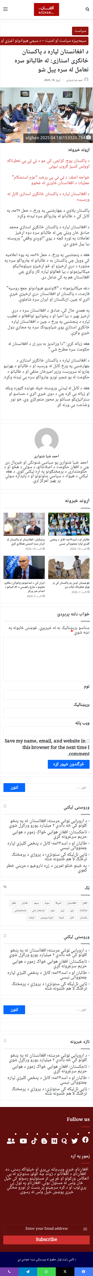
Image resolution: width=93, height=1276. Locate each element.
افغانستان (71, 903)
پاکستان (83, 918)
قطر (14, 903)
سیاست (80, 31)
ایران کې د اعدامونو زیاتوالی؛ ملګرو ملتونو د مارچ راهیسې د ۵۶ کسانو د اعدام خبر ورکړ (24, 587)
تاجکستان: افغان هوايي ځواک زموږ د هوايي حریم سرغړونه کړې (49, 834)
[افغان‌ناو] (46, 9)
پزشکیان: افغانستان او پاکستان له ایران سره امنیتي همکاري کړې (26, 541)
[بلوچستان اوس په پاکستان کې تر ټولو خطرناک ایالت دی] (69, 567)
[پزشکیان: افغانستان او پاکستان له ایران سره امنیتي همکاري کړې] (24, 524)
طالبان (25, 903)
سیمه (36, 903)
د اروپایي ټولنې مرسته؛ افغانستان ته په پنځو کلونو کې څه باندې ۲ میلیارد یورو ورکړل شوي (48, 823)
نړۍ (62, 910)
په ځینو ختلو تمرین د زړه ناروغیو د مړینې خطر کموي (46, 868)
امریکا (58, 903)
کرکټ (31, 918)
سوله (47, 903)
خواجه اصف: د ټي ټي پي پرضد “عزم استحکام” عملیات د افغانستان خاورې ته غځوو (51, 180)
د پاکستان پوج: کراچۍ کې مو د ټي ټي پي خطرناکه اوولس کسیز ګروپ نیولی (48, 163)
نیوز (53, 910)
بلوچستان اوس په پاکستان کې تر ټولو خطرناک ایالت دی (71, 585)
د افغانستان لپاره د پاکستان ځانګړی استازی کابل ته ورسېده (48, 196)
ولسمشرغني (20, 910)
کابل (72, 918)
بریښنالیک (82, 705)
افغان (84, 903)
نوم (87, 686)
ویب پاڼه (82, 723)
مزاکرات (83, 910)
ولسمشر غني (38, 910)
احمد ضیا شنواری (74, 80)
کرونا (61, 918)
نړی (72, 910)
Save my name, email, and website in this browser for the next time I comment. (47, 748)
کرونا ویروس (46, 918)
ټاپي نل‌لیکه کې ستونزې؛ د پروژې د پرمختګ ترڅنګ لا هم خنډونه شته (49, 857)
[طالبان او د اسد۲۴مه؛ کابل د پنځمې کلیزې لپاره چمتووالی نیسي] (69, 524)
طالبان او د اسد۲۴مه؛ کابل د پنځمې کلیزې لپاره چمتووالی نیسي (70, 541)
